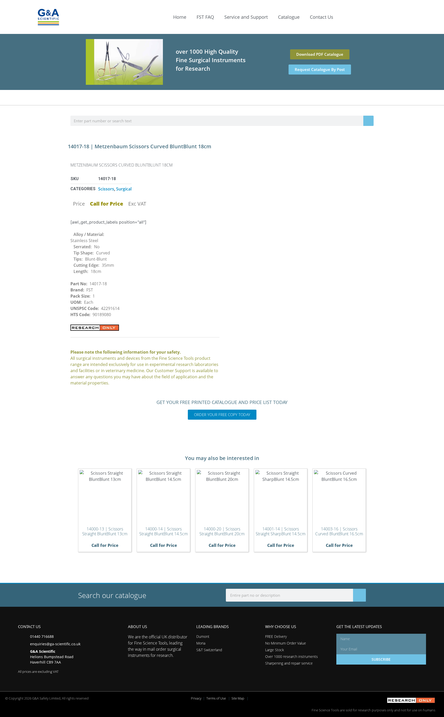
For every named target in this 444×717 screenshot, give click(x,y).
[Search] (368, 121)
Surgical (124, 189)
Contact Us (321, 17)
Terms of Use (216, 698)
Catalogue (289, 17)
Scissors (106, 189)
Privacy (196, 698)
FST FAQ (205, 17)
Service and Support (246, 17)
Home (179, 17)
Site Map (238, 698)
